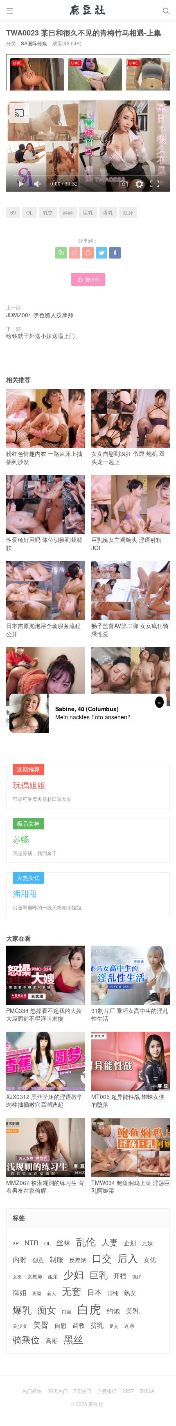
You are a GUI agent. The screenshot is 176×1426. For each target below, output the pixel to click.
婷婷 (68, 212)
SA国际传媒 (34, 43)
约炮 (113, 1310)
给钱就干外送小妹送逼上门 (40, 336)
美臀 (41, 1324)
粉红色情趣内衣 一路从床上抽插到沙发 (44, 457)
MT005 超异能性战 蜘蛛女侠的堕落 (128, 1100)
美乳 (133, 1310)
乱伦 (86, 1241)
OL (29, 212)
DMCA (147, 1390)
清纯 (113, 1293)
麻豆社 (95, 1403)
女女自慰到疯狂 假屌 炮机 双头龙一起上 (128, 457)
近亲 (129, 1325)
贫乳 (97, 1324)
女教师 (34, 1276)
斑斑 (36, 1293)
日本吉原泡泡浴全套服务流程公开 (43, 629)
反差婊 (77, 1260)
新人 (51, 1293)
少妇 (73, 1274)
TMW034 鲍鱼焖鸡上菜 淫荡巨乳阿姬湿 (130, 1186)
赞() (88, 279)
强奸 (136, 1276)
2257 (128, 1390)
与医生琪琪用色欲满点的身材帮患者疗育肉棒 (128, 716)
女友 (17, 1276)
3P (16, 1243)
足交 (113, 1326)
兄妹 (147, 1243)
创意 (38, 1260)
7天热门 (82, 1390)
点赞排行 (107, 1390)
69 (13, 212)
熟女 (130, 1293)
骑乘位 (26, 1339)
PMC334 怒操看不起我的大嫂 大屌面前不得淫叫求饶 (44, 1014)
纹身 (128, 212)
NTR (31, 1242)
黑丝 (73, 1339)
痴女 (46, 1309)
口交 (102, 1258)
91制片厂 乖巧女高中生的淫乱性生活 (129, 1014)
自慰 (60, 1325)
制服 (56, 1259)
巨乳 (88, 212)
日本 (94, 1292)
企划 (130, 1242)
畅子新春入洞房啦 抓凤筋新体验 (44, 716)
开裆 (119, 1275)
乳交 (48, 212)
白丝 (67, 1311)
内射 (20, 1259)
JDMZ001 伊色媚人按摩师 (39, 315)
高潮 (51, 1340)
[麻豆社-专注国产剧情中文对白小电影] (88, 10)
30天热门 (57, 1390)
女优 (150, 1259)
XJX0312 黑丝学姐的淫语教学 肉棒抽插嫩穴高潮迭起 (44, 1100)
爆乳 (108, 212)
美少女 (20, 1325)
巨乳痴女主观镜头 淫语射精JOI (126, 543)
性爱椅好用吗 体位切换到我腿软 (44, 543)
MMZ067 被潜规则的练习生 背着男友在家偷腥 (45, 1186)
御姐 (20, 1292)
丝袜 (63, 1242)
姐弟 (53, 1276)
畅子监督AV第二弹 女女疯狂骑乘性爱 (130, 629)
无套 (71, 1291)
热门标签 (32, 1390)
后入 (127, 1258)
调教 (78, 1325)
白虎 (89, 1308)
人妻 (110, 1242)
